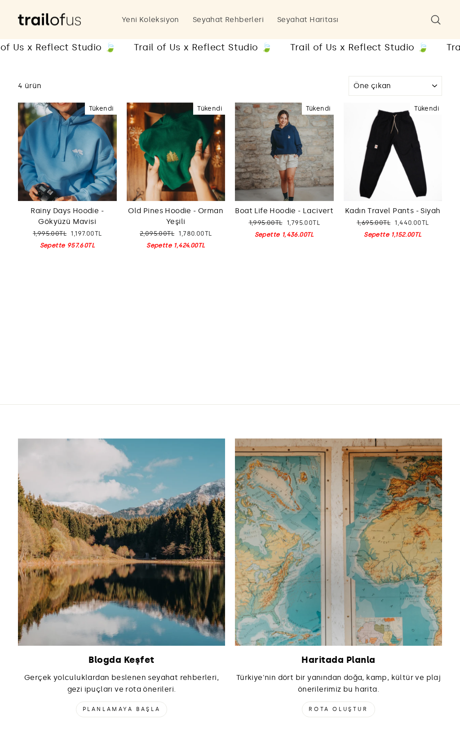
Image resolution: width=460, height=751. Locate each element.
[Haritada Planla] (338, 542)
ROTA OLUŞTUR (338, 709)
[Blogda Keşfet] (121, 542)
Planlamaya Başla (122, 709)
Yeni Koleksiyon (150, 19)
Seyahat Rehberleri (228, 19)
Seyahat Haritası (307, 19)
